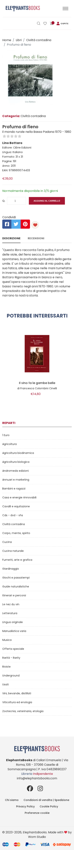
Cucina (7, 542)
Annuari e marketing (15, 480)
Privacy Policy (25, 806)
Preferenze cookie (37, 813)
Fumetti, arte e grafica (17, 560)
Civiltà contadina (38, 40)
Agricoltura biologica (15, 462)
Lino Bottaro (12, 143)
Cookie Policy (49, 806)
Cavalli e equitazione (16, 506)
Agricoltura (9, 444)
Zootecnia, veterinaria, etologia (22, 711)
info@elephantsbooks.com (37, 778)
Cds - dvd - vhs (12, 515)
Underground (11, 675)
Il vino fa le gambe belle (37, 383)
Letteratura (9, 613)
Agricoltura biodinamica (18, 453)
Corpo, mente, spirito (16, 533)
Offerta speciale (13, 649)
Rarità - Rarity (11, 658)
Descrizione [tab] (11, 238)
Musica (7, 640)
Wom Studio (37, 837)
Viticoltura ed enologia (17, 702)
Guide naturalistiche (15, 586)
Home (6, 40)
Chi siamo (12, 800)
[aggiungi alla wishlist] (35, 225)
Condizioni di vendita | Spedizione (46, 800)
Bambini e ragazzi (13, 488)
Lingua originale (12, 622)
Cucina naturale (13, 551)
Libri (19, 40)
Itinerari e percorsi (14, 595)
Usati (5, 684)
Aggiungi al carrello (47, 201)
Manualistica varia (14, 631)
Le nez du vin (10, 604)
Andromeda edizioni (15, 471)
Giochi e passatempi (16, 577)
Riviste (6, 667)
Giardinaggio (10, 569)
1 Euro (5, 435)
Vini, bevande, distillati (16, 693)
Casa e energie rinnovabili (19, 497)
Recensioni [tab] (36, 238)
